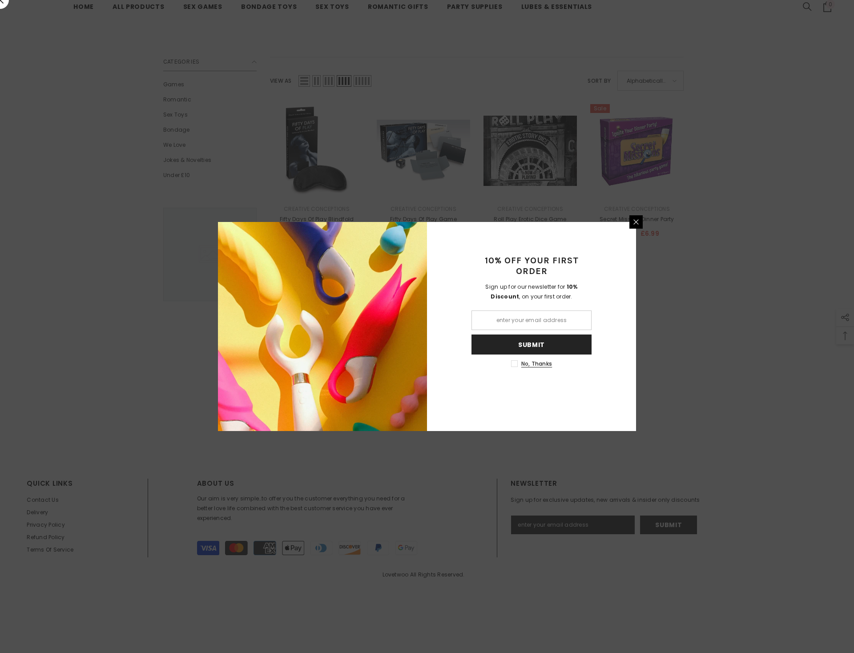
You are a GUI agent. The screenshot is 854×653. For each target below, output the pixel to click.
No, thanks (536, 363)
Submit (531, 344)
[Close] (636, 222)
